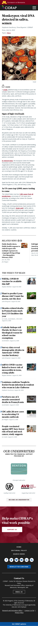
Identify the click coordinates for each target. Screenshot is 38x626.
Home (19, 547)
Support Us (12, 529)
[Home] (9, 7)
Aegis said (19, 208)
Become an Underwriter (19, 500)
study (5, 90)
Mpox (9, 33)
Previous (19, 241)
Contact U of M (29, 610)
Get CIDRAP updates (19, 624)
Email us (19, 592)
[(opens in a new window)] (14, 2)
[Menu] (34, 8)
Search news (19, 554)
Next (21, 241)
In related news (7, 161)
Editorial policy (19, 550)
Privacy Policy (19, 613)
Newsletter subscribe (19, 567)
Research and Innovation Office (12, 610)
